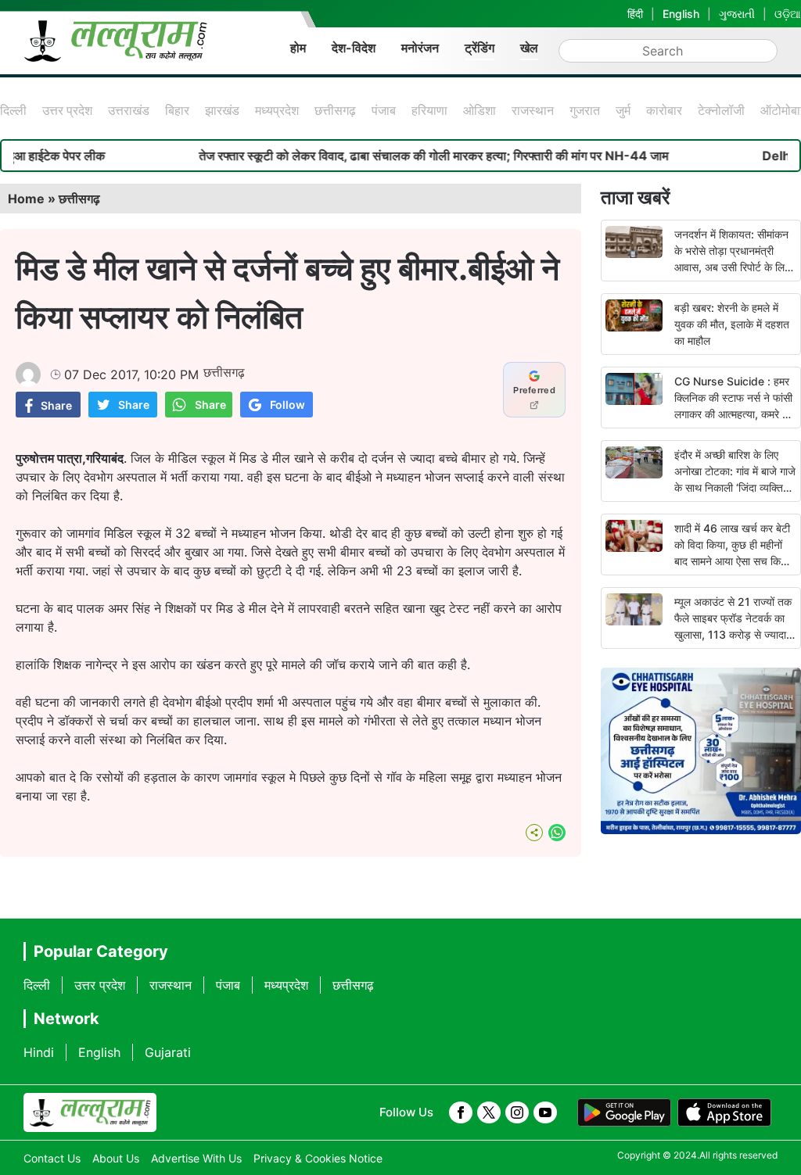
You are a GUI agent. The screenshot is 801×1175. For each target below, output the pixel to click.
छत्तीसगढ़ (335, 110)
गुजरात (584, 110)
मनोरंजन (420, 48)
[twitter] (489, 1112)
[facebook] (460, 1112)
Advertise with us (196, 1158)
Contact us (52, 1158)
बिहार (177, 110)
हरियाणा (429, 110)
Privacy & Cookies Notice (318, 1158)
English (681, 13)
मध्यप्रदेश (277, 110)
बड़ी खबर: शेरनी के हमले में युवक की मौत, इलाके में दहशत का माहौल (731, 324)
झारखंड (222, 110)
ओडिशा (479, 110)
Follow (287, 404)
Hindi (38, 1052)
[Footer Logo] (89, 1112)
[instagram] (517, 1112)
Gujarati (168, 1052)
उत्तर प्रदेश (67, 110)
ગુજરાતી (737, 13)
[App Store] (724, 1112)
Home (26, 198)
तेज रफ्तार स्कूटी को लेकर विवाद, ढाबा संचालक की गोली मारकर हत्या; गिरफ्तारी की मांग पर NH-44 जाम (406, 155)
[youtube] (545, 1112)
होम (298, 48)
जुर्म (623, 110)
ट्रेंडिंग (479, 48)
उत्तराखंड (128, 110)
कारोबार (664, 110)
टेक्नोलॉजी (721, 110)
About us (115, 1158)
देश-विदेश (353, 48)
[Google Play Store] (624, 1112)
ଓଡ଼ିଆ (787, 13)
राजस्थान (533, 110)
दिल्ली (13, 110)
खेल (529, 48)
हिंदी (635, 13)
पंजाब (384, 110)
